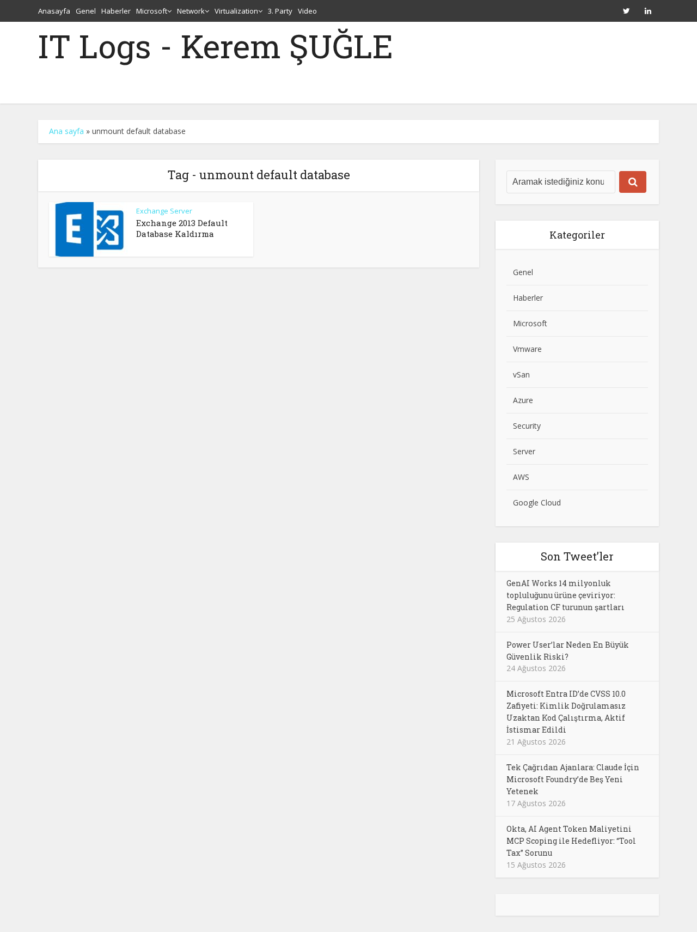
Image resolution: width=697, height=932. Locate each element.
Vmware (527, 349)
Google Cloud (537, 502)
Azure (523, 400)
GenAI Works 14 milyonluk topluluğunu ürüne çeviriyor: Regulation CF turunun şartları (565, 595)
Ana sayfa (66, 131)
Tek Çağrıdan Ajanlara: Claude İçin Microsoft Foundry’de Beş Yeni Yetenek (572, 779)
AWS (521, 477)
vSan (521, 374)
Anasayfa (54, 11)
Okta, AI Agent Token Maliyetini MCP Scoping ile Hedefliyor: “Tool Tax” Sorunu (571, 841)
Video (307, 11)
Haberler (116, 11)
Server (524, 451)
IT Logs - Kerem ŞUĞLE (215, 46)
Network (191, 11)
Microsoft (151, 11)
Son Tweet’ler (577, 556)
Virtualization (236, 11)
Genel (86, 11)
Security (527, 426)
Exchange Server (164, 211)
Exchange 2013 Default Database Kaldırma (182, 228)
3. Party (280, 11)
